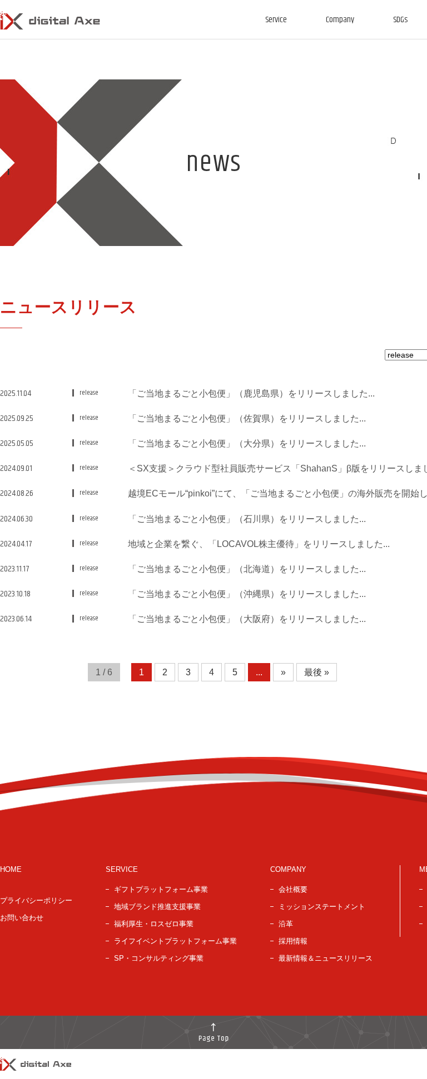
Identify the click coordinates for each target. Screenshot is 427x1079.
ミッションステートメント (322, 906)
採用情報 (293, 941)
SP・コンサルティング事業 (158, 958)
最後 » (316, 672)
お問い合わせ (21, 918)
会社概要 (293, 889)
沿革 (286, 924)
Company (340, 20)
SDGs (400, 20)
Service (276, 20)
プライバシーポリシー (36, 900)
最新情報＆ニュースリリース (326, 958)
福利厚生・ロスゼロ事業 (153, 924)
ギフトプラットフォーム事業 (161, 889)
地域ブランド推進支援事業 (157, 906)
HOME (11, 869)
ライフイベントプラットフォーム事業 (175, 941)
